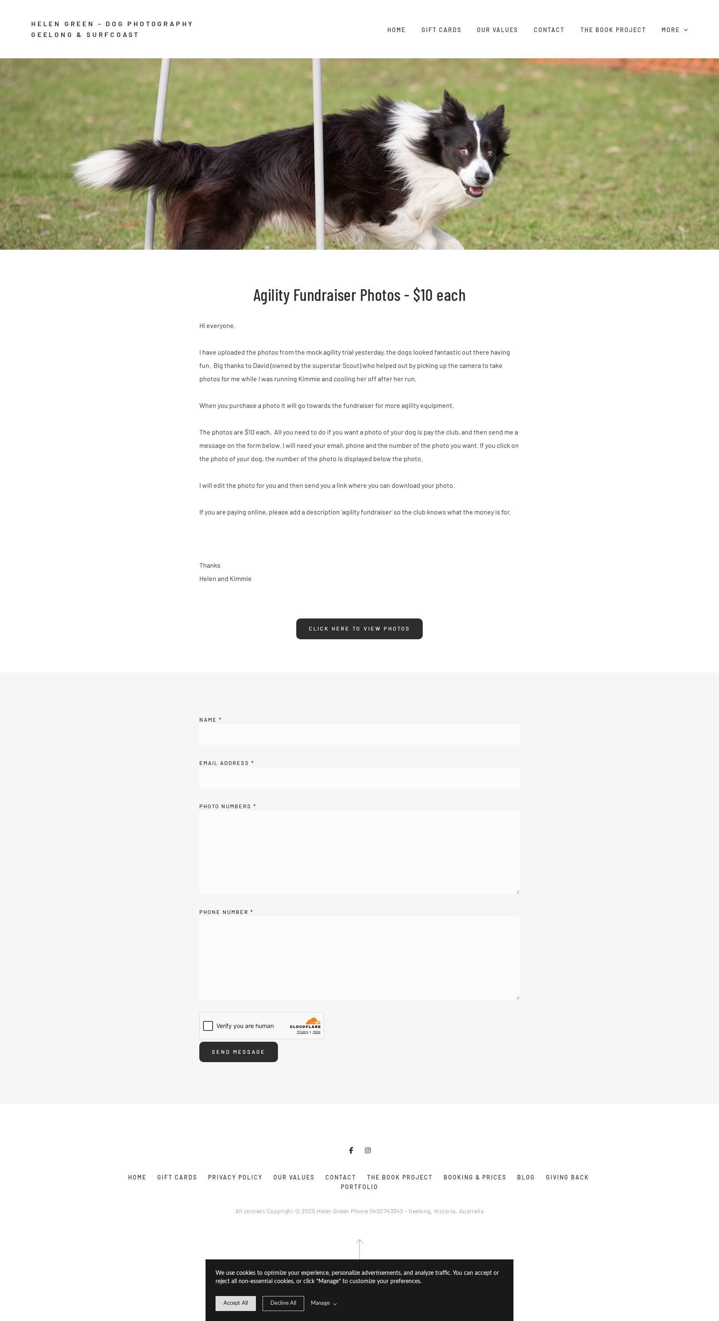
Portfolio (359, 1186)
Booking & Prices (475, 1177)
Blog (526, 1177)
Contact (549, 29)
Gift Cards (441, 29)
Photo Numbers (227, 806)
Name (210, 719)
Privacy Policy (235, 1177)
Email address (226, 763)
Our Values (497, 29)
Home (396, 29)
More (672, 29)
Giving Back (567, 1177)
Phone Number (226, 912)
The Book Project (613, 29)
